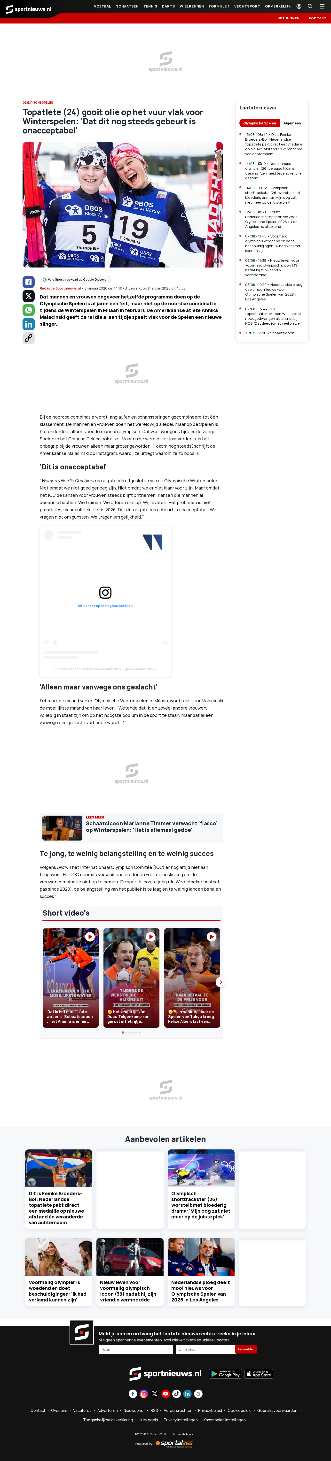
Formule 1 (219, 6)
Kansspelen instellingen (225, 1420)
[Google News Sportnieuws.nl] (198, 1394)
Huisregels (148, 1420)
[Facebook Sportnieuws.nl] (133, 1394)
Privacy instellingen (181, 1420)
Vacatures (82, 1410)
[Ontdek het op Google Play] (225, 1374)
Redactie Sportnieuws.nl (60, 288)
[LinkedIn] (29, 324)
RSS (154, 1410)
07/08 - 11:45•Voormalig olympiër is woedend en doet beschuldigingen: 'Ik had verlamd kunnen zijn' (272, 243)
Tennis (150, 6)
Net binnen (288, 18)
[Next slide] (221, 982)
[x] (29, 296)
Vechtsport (247, 6)
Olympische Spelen (259, 123)
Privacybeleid (210, 1410)
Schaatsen (127, 6)
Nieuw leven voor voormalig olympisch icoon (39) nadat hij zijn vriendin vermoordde (128, 1291)
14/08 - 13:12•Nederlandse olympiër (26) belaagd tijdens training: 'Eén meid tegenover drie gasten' (273, 171)
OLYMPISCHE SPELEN (38, 102)
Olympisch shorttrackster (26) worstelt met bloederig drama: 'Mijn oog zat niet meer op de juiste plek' (200, 1205)
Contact (38, 1410)
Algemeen (292, 123)
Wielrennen (192, 6)
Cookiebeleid (240, 1410)
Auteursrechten (178, 1410)
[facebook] (29, 282)
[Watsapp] (29, 310)
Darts (168, 6)
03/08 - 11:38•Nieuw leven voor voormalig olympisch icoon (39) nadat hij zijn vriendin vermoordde (272, 267)
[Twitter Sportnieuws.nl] (154, 1394)
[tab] (123, 1032)
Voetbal (102, 6)
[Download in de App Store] (258, 1374)
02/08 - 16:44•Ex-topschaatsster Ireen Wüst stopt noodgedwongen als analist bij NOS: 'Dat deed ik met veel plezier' (273, 316)
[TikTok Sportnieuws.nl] (176, 1394)
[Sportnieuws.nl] (28, 9)
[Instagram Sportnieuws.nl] (144, 1394)
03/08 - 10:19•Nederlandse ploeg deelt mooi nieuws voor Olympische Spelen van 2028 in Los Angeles (273, 292)
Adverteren (107, 1410)
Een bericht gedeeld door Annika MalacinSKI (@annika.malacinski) (105, 669)
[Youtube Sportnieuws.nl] (165, 1394)
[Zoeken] (309, 6)
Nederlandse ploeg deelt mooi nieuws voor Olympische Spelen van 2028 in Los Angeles (200, 1291)
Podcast (318, 18)
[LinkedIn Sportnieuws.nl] (187, 1394)
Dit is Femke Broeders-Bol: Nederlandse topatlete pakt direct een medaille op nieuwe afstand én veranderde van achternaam (56, 1208)
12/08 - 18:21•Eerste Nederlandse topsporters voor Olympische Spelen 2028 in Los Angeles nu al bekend (271, 219)
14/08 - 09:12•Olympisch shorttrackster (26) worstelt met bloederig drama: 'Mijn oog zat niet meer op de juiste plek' (272, 195)
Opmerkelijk (278, 6)
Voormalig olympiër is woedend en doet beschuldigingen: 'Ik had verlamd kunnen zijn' (58, 1291)
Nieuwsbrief (134, 1410)
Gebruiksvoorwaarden (277, 1410)
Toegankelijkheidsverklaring (108, 1420)
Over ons (59, 1410)
